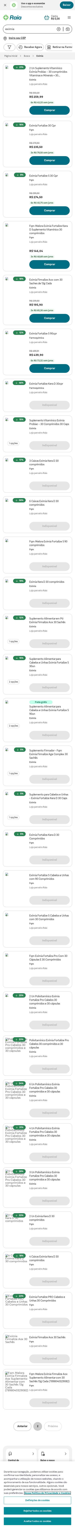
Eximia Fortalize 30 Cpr (42, 125)
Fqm (31, 130)
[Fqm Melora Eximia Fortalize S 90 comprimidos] (16, 550)
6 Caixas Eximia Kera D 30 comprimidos (44, 503)
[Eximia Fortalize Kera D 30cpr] (16, 392)
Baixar (67, 4)
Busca (27, 56)
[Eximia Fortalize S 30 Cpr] (16, 184)
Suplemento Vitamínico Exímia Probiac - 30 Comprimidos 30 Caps (49, 422)
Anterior (22, 1426)
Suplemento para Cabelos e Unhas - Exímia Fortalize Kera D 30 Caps (48, 796)
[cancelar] (58, 29)
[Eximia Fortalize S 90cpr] (16, 342)
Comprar (49, 110)
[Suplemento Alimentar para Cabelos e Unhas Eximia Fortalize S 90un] (16, 711)
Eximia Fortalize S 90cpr (43, 333)
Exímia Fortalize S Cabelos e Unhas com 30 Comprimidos (49, 917)
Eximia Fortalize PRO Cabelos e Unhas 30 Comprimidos (47, 1299)
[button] (5, 5)
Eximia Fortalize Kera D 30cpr (46, 383)
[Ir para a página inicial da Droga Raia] (12, 17)
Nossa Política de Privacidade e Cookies (47, 1493)
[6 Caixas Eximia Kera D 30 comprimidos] (16, 510)
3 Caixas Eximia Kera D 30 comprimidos (44, 462)
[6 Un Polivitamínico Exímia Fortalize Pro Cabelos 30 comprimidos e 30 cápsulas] (16, 1093)
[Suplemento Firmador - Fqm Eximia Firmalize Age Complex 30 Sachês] (16, 759)
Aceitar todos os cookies (37, 1521)
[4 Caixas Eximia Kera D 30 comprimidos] (16, 1265)
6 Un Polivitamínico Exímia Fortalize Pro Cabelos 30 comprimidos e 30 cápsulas (44, 1088)
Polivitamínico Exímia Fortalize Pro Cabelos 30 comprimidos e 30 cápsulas (49, 1044)
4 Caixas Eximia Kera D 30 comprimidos (44, 1258)
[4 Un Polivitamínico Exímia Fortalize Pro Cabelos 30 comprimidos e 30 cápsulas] (16, 1137)
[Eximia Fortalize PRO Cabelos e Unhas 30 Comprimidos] (16, 1305)
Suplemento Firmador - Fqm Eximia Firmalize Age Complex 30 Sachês (48, 754)
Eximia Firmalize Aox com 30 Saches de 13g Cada (45, 281)
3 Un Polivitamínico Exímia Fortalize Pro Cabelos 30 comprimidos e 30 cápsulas (44, 1176)
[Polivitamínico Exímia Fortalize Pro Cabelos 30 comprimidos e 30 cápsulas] (16, 1049)
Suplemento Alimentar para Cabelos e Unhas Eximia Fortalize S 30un (49, 662)
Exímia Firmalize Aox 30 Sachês (47, 1337)
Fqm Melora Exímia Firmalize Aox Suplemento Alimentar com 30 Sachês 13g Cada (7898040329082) (49, 1378)
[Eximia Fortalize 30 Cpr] (16, 134)
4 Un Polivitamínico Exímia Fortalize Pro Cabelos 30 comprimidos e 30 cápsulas (44, 1132)
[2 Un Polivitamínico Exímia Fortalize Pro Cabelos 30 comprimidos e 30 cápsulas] (16, 1005)
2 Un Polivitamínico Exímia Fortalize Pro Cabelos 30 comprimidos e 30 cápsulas (44, 1000)
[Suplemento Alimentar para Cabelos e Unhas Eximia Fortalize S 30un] (16, 667)
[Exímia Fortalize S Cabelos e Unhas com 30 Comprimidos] (16, 924)
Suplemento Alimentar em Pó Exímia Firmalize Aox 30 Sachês (47, 620)
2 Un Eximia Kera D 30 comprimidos (41, 1218)
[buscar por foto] (67, 29)
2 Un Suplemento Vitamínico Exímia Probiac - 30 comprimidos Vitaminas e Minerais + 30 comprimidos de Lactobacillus (48, 72)
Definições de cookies (37, 1500)
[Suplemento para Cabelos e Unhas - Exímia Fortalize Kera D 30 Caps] (16, 803)
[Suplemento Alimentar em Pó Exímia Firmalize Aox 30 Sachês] (16, 627)
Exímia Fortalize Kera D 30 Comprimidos (44, 836)
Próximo (53, 1426)
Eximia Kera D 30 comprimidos (46, 581)
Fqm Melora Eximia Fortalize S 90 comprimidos (48, 543)
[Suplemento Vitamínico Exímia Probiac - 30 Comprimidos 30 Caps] (16, 429)
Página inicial (10, 56)
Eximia (32, 80)
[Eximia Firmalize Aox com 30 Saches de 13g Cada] (16, 288)
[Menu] (69, 17)
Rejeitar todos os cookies (37, 1510)
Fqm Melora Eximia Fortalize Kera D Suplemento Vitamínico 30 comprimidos (48, 229)
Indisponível (49, 405)
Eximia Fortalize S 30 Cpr (43, 175)
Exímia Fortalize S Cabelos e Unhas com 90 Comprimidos (49, 877)
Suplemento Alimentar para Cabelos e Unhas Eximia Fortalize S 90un (49, 710)
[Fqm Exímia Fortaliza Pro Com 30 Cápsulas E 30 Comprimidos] (16, 964)
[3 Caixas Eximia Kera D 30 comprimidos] (16, 469)
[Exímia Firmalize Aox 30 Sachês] (16, 1346)
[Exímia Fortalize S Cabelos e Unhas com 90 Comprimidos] (16, 884)
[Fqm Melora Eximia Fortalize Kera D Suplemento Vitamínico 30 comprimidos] (16, 234)
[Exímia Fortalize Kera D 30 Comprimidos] (16, 843)
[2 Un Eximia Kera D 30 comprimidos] (16, 1225)
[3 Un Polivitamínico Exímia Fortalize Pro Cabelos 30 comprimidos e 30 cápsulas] (16, 1181)
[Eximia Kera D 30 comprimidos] (16, 590)
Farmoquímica (36, 338)
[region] (37, 1494)
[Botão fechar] (5, 5)
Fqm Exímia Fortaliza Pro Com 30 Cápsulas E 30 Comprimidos (48, 958)
